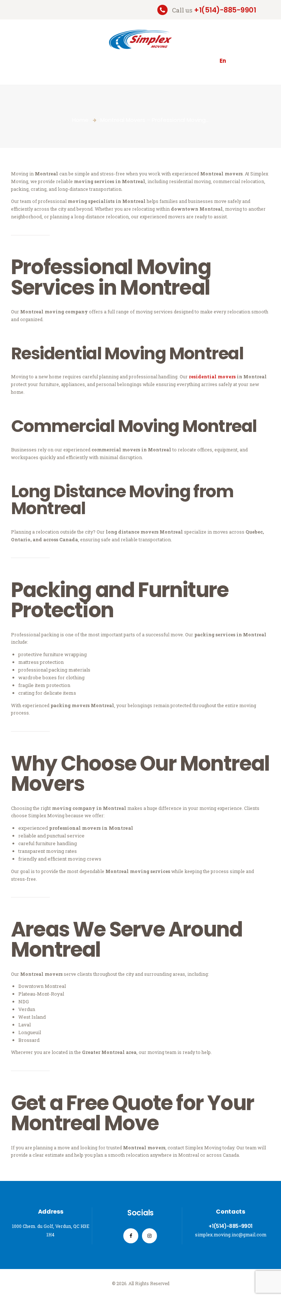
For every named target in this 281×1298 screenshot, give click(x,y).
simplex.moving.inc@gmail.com (230, 1234)
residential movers (212, 376)
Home (80, 119)
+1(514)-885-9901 (230, 1226)
